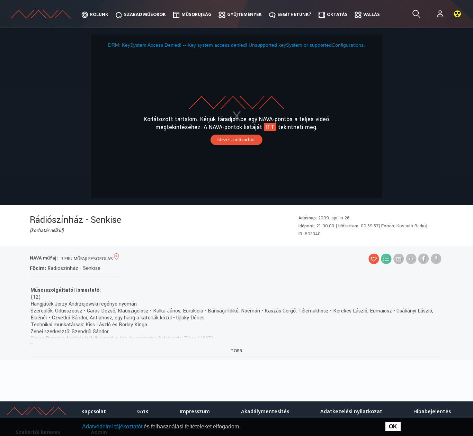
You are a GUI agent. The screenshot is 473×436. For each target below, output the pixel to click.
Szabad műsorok (145, 14)
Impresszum (195, 411)
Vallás (371, 14)
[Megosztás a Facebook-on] (423, 258)
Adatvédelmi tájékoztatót (113, 426)
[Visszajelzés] (436, 258)
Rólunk (99, 14)
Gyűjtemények (244, 14)
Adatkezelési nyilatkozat (351, 411)
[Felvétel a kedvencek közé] (373, 258)
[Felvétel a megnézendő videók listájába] (386, 258)
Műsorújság (196, 14)
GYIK (143, 411)
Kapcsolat (93, 411)
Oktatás (337, 14)
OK (393, 426)
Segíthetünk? (294, 14)
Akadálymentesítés (265, 411)
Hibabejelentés (432, 411)
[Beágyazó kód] (411, 258)
